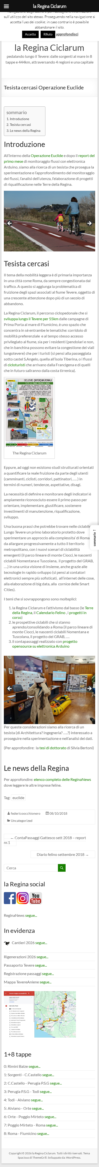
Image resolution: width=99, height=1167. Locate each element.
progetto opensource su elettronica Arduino (44, 643)
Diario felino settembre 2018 (63, 854)
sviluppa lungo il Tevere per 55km (31, 318)
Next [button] (89, 223)
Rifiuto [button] (47, 34)
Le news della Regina (25, 130)
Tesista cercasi (20, 124)
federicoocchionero (25, 813)
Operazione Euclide (47, 155)
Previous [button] (9, 223)
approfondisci (67, 34)
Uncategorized (21, 821)
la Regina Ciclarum (49, 47)
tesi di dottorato (52, 747)
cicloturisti (16, 364)
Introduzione (19, 119)
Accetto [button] (30, 34)
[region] (49, 225)
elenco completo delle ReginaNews (62, 779)
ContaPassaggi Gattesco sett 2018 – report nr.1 (45, 840)
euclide (18, 797)
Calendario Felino (50, 612)
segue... (31, 915)
